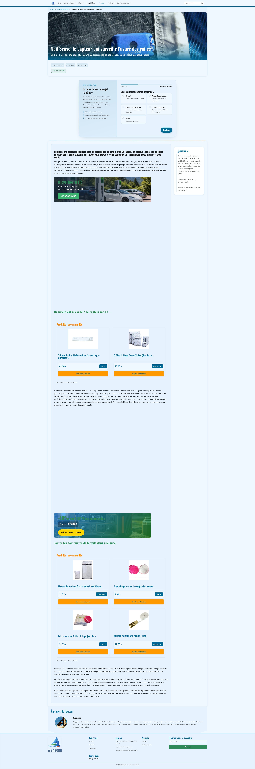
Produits (101, 3)
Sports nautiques (69, 3)
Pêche (80, 3)
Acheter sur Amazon (83, 374)
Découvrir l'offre (71, 532)
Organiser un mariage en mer (124, 747)
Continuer (166, 130)
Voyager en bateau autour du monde (126, 750)
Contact (144, 741)
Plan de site (92, 748)
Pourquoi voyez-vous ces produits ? (67, 382)
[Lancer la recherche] (202, 3)
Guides (111, 3)
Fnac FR (103, 366)
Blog (59, 3)
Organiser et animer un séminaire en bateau (126, 742)
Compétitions (91, 3)
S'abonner (188, 747)
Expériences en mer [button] (123, 3)
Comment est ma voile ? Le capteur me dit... (187, 180)
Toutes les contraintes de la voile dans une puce (189, 189)
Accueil (52, 9)
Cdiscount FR (157, 366)
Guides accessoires (63, 9)
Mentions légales (147, 745)
